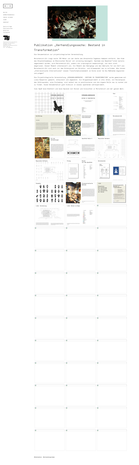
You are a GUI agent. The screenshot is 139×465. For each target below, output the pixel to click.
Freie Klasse (8, 17)
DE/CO (5, 12)
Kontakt (6, 22)
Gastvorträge (7, 26)
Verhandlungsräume (49, 457)
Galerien (6, 30)
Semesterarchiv (8, 15)
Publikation (38, 457)
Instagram (6, 32)
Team (4, 19)
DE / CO (8, 6)
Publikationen (8, 28)
